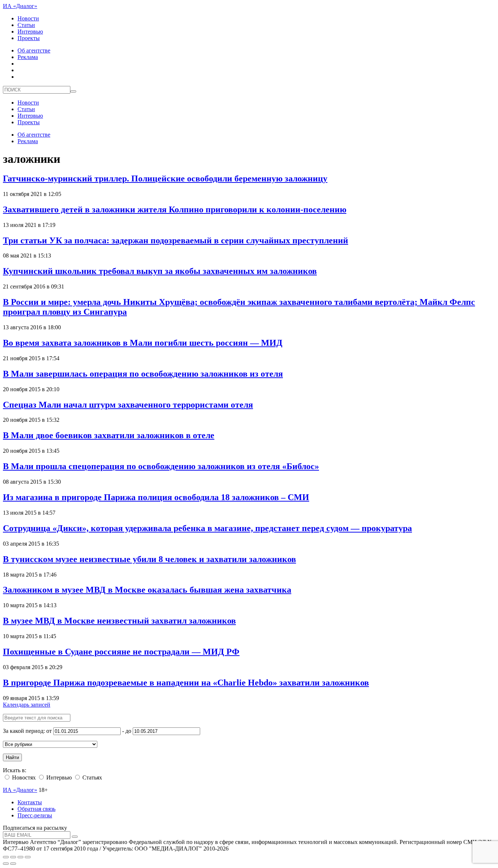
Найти (12, 757)
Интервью (30, 31)
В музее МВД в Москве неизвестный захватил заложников (119, 620)
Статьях (91, 777)
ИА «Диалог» (20, 6)
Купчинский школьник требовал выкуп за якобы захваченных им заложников (160, 271)
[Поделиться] (13, 857)
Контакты (29, 802)
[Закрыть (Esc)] (6, 857)
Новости (28, 18)
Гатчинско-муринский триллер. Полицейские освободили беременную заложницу (165, 178)
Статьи (26, 25)
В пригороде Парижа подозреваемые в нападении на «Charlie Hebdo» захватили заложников (186, 682)
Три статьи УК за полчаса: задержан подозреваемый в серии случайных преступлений (175, 240)
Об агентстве (33, 50)
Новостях (23, 777)
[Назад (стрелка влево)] (6, 864)
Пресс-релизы (34, 815)
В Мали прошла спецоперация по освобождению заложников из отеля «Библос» (161, 466)
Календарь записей (26, 705)
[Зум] (28, 857)
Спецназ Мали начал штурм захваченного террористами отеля (128, 404)
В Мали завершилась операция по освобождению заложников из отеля (143, 373)
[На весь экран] (20, 857)
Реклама (27, 57)
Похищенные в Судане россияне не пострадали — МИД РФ (121, 651)
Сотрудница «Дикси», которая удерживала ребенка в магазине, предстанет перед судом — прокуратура (207, 528)
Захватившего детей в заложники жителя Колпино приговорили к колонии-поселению (174, 209)
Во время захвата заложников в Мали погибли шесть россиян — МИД (143, 342)
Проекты (28, 38)
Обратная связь (36, 809)
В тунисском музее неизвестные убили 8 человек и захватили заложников (149, 559)
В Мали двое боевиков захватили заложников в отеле (108, 435)
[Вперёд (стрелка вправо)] (13, 864)
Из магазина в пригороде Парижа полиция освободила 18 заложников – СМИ (156, 497)
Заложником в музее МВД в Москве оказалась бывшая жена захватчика (147, 589)
